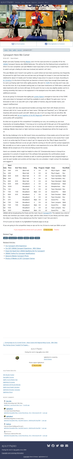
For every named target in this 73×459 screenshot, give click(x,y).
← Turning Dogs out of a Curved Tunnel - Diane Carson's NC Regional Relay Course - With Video (30, 342)
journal (20, 50)
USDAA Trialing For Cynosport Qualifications (20, 253)
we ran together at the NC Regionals (30, 115)
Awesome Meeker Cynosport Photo (17, 256)
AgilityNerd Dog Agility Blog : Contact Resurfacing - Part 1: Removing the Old (22, 413)
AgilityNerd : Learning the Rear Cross (13, 405)
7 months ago (26, 405)
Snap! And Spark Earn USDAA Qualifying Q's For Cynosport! (25, 251)
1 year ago (44, 413)
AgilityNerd (7, 2)
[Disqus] (36, 279)
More (46, 2)
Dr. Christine (7, 80)
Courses (28, 2)
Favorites (17, 2)
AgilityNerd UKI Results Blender (12, 385)
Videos (23, 2)
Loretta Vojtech (39, 97)
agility (14, 50)
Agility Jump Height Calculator (11, 387)
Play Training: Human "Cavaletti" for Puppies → (16, 345)
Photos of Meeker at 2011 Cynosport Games (20, 258)
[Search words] (71, 2)
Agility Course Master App (10, 380)
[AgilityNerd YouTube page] (62, 446)
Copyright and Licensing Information (13, 453)
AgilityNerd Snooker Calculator (11, 390)
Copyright (26, 456)
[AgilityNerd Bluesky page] (48, 446)
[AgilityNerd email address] (66, 446)
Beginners (34, 2)
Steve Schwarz (48, 359)
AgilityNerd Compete (9, 382)
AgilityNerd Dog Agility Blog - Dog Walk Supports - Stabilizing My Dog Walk (22, 420)
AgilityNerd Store (8, 392)
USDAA (5, 64)
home (5, 50)
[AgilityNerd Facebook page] (53, 446)
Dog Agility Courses (8, 377)
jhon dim (8, 401)
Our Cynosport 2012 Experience (16, 246)
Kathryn (8, 424)
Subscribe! (41, 2)
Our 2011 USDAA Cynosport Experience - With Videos (23, 248)
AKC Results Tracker (8, 375)
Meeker (28, 62)
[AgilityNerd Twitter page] (57, 446)
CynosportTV (47, 213)
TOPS (48, 83)
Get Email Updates (19, 44)
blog (10, 50)
